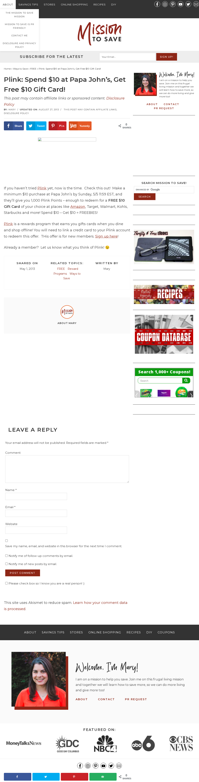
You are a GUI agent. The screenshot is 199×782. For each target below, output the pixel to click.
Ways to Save (72, 276)
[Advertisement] (67, 371)
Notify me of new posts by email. (33, 564)
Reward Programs (65, 271)
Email (10, 507)
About (8, 4)
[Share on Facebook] (17, 777)
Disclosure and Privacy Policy (19, 45)
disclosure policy (16, 113)
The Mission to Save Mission (19, 14)
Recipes (99, 4)
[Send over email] (103, 777)
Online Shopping (74, 4)
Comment (13, 453)
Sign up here (106, 236)
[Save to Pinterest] (74, 777)
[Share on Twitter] (46, 777)
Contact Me (19, 35)
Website (11, 524)
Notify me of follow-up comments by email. (41, 556)
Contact (171, 104)
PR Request (164, 108)
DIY (113, 4)
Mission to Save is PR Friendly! (19, 26)
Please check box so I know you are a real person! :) (46, 583)
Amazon (77, 207)
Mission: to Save (99, 33)
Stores (49, 4)
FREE (61, 269)
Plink (42, 188)
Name (11, 490)
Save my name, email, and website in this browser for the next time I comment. (63, 546)
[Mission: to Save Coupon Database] (164, 355)
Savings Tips (28, 4)
